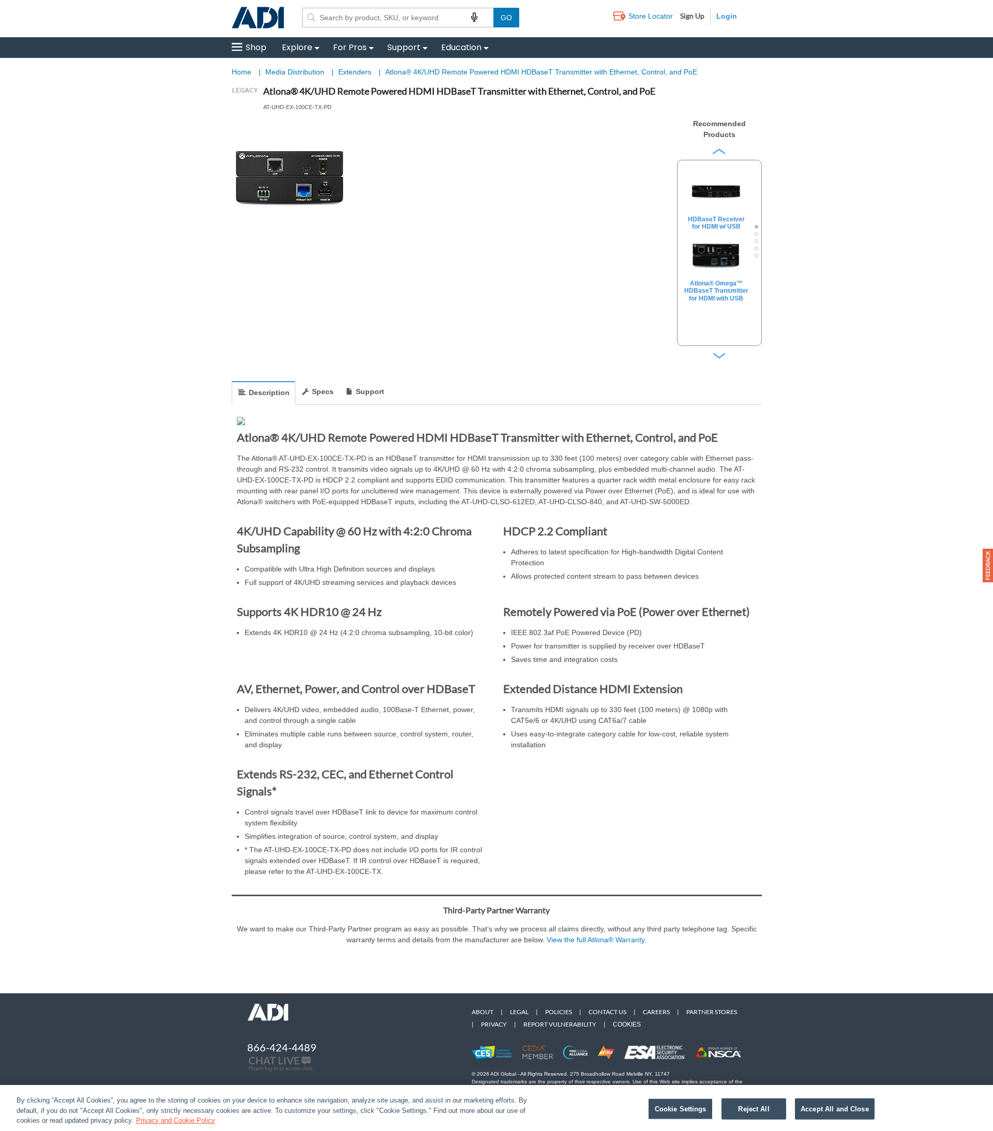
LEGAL (519, 1012)
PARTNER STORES (711, 1012)
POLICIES (558, 1012)
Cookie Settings (680, 1108)
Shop (256, 47)
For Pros (350, 47)
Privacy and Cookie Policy (175, 1120)
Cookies (627, 1024)
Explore (297, 47)
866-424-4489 (282, 1047)
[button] (988, 565)
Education (461, 47)
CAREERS (656, 1012)
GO (506, 17)
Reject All (753, 1108)
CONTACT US (607, 1012)
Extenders (355, 72)
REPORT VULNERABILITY (559, 1024)
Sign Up (692, 15)
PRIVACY (494, 1024)
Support (403, 47)
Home (241, 72)
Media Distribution (295, 72)
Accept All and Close (835, 1108)
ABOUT (482, 1012)
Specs (323, 391)
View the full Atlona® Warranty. (596, 940)
